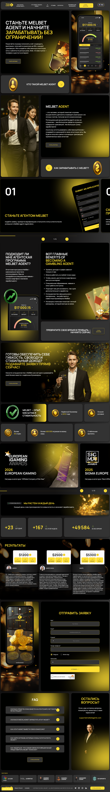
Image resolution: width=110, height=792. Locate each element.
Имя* (52, 620)
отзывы (53, 5)
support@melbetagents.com (90, 718)
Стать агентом (53, 145)
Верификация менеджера (72, 5)
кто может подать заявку (36, 5)
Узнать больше (13, 61)
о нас (47, 5)
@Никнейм (54, 658)
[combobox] (52, 649)
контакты (60, 5)
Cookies (27, 788)
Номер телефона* (56, 645)
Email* (52, 629)
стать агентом (85, 5)
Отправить (74, 669)
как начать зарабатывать (20, 5)
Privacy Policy (19, 788)
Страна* (53, 637)
